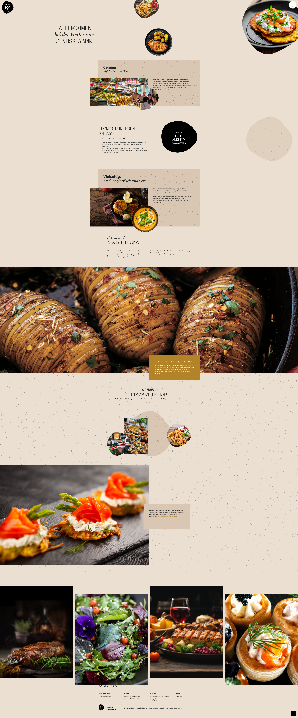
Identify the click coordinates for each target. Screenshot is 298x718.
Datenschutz (136, 708)
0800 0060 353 (134, 699)
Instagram (179, 696)
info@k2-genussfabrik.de (132, 696)
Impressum (127, 708)
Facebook (179, 699)
